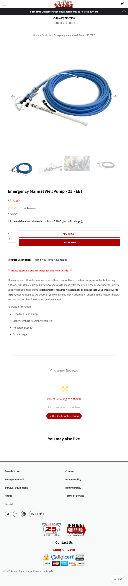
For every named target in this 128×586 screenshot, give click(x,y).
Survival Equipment (16, 487)
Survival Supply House (21, 571)
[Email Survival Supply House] (41, 514)
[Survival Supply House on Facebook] (17, 514)
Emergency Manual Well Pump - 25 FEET (45, 191)
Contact (69, 471)
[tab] (19, 260)
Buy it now (70, 242)
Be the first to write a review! (64, 416)
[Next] (114, 96)
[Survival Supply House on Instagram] (25, 514)
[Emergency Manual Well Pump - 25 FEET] (64, 96)
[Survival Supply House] (64, 4)
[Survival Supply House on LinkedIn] (33, 514)
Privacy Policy (73, 479)
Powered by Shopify (43, 571)
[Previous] (13, 96)
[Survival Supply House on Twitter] (8, 514)
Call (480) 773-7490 (64, 18)
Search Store (12, 471)
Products (46, 35)
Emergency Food (14, 479)
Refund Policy (73, 487)
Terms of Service (74, 495)
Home (36, 35)
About (8, 495)
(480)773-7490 (64, 550)
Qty (10, 232)
